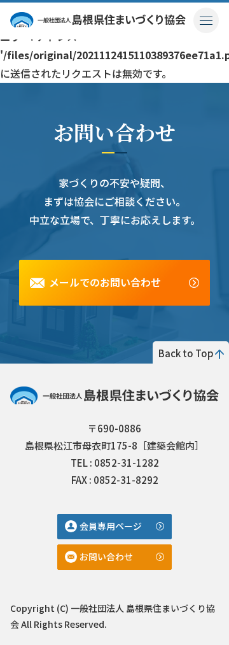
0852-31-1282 (126, 462)
